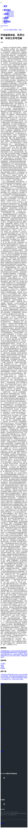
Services (6, 19)
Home (5, 9)
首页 (5, 6)
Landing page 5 (10, 16)
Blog (5, 21)
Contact (5, 23)
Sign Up (6, 25)
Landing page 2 (10, 12)
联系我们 (7, 21)
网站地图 (2, 823)
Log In (2, 25)
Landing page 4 (10, 15)
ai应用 (2, 728)
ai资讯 (6, 14)
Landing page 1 (10, 11)
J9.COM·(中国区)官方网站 (10, 29)
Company (6, 20)
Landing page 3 (10, 13)
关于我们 (7, 10)
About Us (6, 17)
